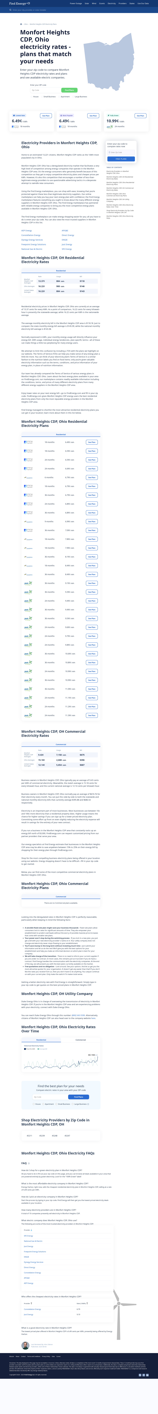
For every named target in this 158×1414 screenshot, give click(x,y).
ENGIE (64, 239)
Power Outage (76, 3)
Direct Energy (68, 235)
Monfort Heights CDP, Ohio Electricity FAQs (120, 217)
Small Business (50, 96)
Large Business (81, 96)
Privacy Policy (46, 1356)
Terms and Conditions (33, 1356)
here (93, 1018)
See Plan (46, 116)
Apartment (65, 96)
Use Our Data (143, 3)
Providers (123, 3)
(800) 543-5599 (78, 1015)
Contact (23, 1356)
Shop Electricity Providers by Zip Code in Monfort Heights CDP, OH (120, 211)
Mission (11, 1356)
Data (53, 1356)
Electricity (112, 3)
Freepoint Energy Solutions (33, 244)
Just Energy (67, 244)
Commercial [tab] (61, 744)
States (132, 3)
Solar (87, 3)
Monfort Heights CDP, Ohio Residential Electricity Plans (120, 183)
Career (58, 1356)
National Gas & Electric (31, 249)
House (35, 96)
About (17, 1356)
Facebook (143, 1375)
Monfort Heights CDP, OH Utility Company (118, 200)
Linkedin (147, 1375)
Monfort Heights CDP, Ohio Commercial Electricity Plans (117, 195)
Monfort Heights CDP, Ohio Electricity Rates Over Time (120, 206)
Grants (102, 3)
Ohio (26, 24)
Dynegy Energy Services (32, 239)
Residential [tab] (61, 271)
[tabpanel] (60, 284)
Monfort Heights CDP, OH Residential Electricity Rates (120, 178)
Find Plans (69, 90)
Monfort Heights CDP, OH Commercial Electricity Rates (120, 189)
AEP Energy (26, 230)
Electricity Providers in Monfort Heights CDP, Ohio (118, 172)
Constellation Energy (30, 235)
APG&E (65, 230)
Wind (94, 3)
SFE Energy (67, 249)
